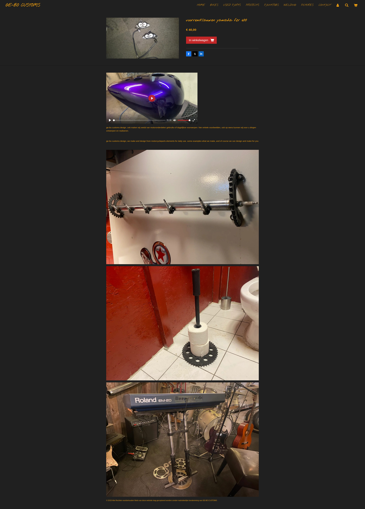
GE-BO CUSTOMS (23, 5)
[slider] (139, 120)
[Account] (337, 5)
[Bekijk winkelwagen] (355, 5)
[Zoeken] (346, 5)
